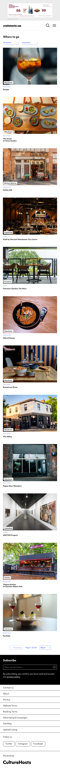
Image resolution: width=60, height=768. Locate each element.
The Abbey (7, 437)
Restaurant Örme (10, 387)
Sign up (53, 668)
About (6, 693)
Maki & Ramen (9, 338)
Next (43, 647)
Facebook (38, 743)
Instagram (23, 743)
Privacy (6, 699)
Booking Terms (10, 711)
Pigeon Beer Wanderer (12, 486)
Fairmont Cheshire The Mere (15, 289)
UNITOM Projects (10, 535)
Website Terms (10, 705)
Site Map (7, 723)
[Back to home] (12, 25)
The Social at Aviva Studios (10, 140)
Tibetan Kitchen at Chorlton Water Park (12, 586)
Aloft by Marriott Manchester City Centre (20, 239)
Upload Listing (10, 729)
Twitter (8, 743)
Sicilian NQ (7, 190)
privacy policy (13, 676)
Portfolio (6, 636)
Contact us (8, 687)
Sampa (6, 90)
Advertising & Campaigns (15, 717)
